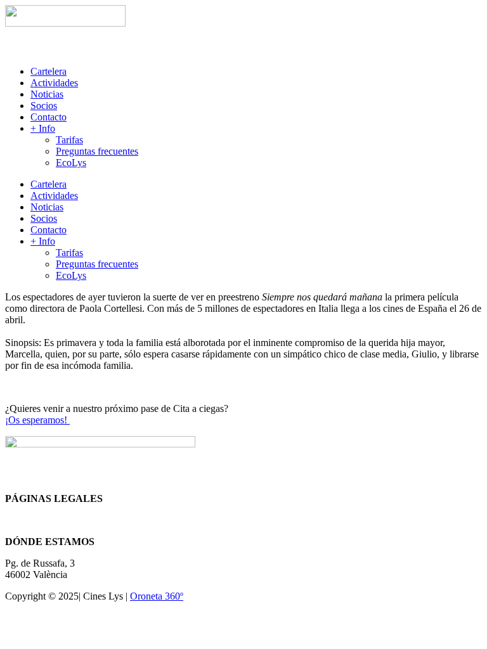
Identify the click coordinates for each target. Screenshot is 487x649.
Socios (43, 105)
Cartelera (48, 71)
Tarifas (69, 139)
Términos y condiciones (53, 520)
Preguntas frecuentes (97, 151)
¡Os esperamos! (37, 419)
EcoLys (71, 162)
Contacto (48, 117)
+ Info (42, 128)
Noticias (46, 94)
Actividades (54, 82)
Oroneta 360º (156, 596)
